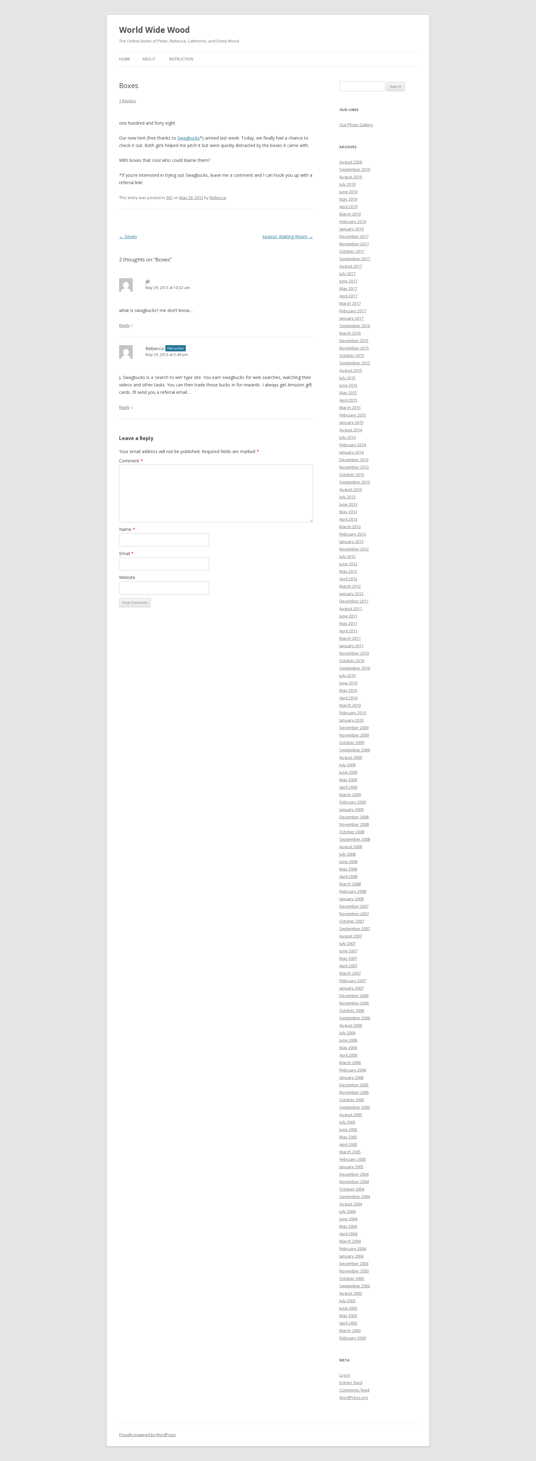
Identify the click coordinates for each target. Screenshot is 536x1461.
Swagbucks (188, 138)
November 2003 (354, 1271)
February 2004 (352, 1248)
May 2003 (348, 1315)
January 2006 (351, 1077)
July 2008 (347, 854)
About (148, 59)
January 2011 (351, 645)
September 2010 (354, 668)
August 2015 (350, 370)
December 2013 (353, 459)
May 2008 (348, 869)
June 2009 (348, 772)
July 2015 (347, 378)
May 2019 (348, 199)
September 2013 (354, 482)
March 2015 (350, 407)
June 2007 (348, 951)
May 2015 (348, 392)
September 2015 (354, 363)
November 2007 (354, 913)
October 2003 (351, 1278)
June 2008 (348, 861)
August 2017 (350, 266)
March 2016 (350, 333)
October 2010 (351, 660)
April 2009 (348, 787)
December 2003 (353, 1263)
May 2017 (348, 288)
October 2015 (351, 355)
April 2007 (348, 966)
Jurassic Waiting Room (287, 236)
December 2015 (353, 340)
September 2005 (354, 1107)
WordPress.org (353, 1397)
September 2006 (354, 1018)
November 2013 (354, 467)
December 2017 (353, 236)
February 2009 (352, 802)
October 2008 (351, 832)
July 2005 (347, 1122)
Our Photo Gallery (356, 124)
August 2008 (350, 846)
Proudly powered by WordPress (147, 1434)
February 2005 (352, 1159)
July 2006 (347, 1033)
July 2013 (347, 497)
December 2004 (353, 1174)
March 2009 (350, 794)
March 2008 (350, 884)
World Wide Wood (154, 29)
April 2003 (348, 1323)
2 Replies (127, 101)
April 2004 (348, 1233)
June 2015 (348, 385)
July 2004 (347, 1211)
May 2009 (348, 779)
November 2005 (354, 1092)
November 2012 (354, 549)
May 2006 (348, 1047)
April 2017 (348, 296)
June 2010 (348, 683)
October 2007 (351, 921)
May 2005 (348, 1137)
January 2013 (351, 541)
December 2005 (353, 1085)
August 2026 (350, 162)
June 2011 (348, 616)
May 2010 (348, 690)
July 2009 (347, 765)
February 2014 (352, 445)
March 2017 (350, 303)
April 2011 (348, 631)
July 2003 (347, 1300)
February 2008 (352, 891)
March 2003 (350, 1330)
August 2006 (350, 1025)
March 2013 (350, 526)
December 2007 (353, 906)
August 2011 (350, 608)
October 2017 (351, 251)
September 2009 (354, 750)
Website (127, 577)
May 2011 (348, 623)
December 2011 (353, 601)
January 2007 (351, 988)
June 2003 (348, 1308)
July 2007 (347, 943)
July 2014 (347, 437)
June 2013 (348, 504)
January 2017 (351, 318)
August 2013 (350, 489)
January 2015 (351, 422)
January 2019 (351, 229)
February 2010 (352, 712)
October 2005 (351, 1099)
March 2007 (350, 973)
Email (126, 553)
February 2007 (352, 980)
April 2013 (348, 519)
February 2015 (352, 415)
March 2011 (350, 638)
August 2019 (350, 177)
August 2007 (350, 936)
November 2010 (354, 653)
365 (169, 197)
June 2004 (348, 1219)
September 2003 (354, 1286)
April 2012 (348, 578)
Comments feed (354, 1390)
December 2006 (353, 995)
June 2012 (348, 564)
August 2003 (350, 1293)
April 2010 (348, 698)
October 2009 (351, 742)
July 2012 (347, 556)
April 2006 (348, 1055)
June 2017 (348, 281)
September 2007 (354, 928)
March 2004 (350, 1241)
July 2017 (347, 273)
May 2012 (348, 571)
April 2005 (348, 1144)
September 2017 (354, 258)
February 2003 (352, 1338)
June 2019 (348, 191)
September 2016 (354, 325)
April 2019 (348, 206)
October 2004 (351, 1189)
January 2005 (351, 1166)
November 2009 (354, 735)
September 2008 (354, 839)
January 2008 (351, 899)
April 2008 (348, 876)
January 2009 (351, 809)
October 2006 (351, 1010)
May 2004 (348, 1226)
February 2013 (352, 534)
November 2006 (354, 1003)
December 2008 (353, 817)
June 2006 (348, 1040)
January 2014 (351, 452)
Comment (131, 461)
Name (127, 529)
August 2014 (350, 430)
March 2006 (350, 1062)
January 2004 (351, 1256)
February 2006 (352, 1070)
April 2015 (348, 400)
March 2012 (350, 586)
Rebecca (218, 197)
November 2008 (354, 824)
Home (124, 59)
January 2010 (351, 720)
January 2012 (351, 593)
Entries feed (350, 1382)
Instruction (181, 59)
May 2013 (348, 511)
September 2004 (354, 1196)
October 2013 (351, 474)
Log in (344, 1375)
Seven (128, 236)
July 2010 (347, 675)
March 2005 (350, 1152)
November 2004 (354, 1181)
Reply (124, 325)
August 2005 (350, 1114)
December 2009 (353, 727)
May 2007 (348, 958)
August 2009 (350, 757)
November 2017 (354, 244)
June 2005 (348, 1129)
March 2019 (350, 214)
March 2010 (350, 705)
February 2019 (352, 221)
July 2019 (347, 184)
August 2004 (350, 1204)
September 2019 (354, 169)
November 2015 (354, 348)
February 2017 (352, 311)
